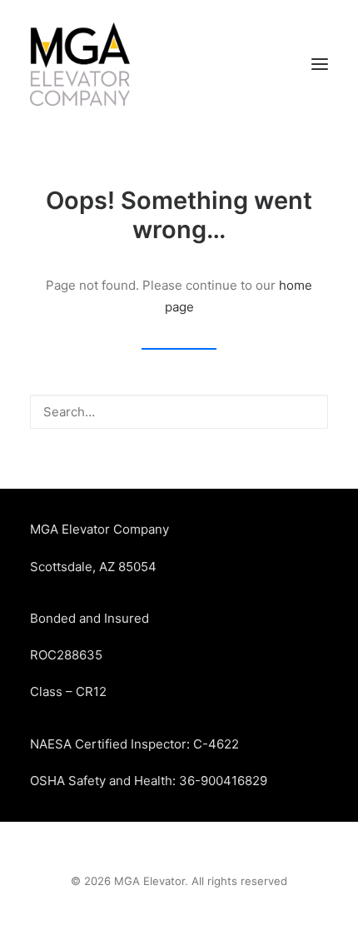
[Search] (179, 412)
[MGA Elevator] (80, 64)
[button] (319, 64)
